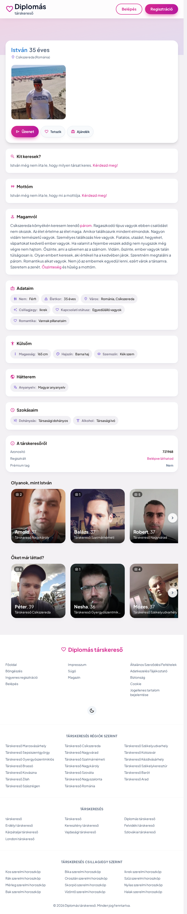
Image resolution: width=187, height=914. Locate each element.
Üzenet (25, 131)
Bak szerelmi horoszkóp (23, 892)
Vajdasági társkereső (80, 832)
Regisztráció (162, 9)
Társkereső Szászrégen (22, 786)
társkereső (13, 819)
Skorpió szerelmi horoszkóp (85, 885)
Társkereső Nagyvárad (81, 752)
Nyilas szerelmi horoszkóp (143, 885)
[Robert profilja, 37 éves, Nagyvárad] (157, 516)
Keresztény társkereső (82, 825)
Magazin (74, 677)
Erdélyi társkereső (19, 825)
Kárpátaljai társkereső (21, 832)
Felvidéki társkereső (139, 825)
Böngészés (13, 671)
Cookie (135, 684)
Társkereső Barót (137, 772)
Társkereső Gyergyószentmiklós (29, 759)
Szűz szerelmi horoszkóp (142, 878)
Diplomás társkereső (139, 819)
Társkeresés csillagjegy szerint (91, 862)
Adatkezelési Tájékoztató (148, 671)
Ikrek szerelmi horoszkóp (142, 872)
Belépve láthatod (160, 458)
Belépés (129, 9)
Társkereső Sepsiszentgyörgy (27, 752)
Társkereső (73, 819)
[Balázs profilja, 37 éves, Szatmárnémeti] (97, 516)
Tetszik (52, 131)
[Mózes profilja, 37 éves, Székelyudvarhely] (157, 591)
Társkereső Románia (80, 786)
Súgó (72, 671)
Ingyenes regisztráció (21, 677)
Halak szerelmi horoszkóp (143, 892)
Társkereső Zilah (17, 779)
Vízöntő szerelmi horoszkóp (85, 892)
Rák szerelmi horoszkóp (23, 878)
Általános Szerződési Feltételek (153, 664)
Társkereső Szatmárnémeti (85, 759)
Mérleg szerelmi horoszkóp (25, 885)
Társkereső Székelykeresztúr (145, 766)
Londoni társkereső (19, 839)
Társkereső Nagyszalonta (83, 779)
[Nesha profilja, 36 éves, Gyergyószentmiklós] (97, 591)
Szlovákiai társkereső (140, 832)
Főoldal (11, 664)
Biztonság (137, 677)
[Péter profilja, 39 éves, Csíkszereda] (38, 591)
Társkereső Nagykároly (82, 766)
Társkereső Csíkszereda (83, 746)
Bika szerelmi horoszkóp (83, 872)
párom (86, 225)
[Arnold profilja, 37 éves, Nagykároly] (38, 516)
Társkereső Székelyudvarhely (146, 746)
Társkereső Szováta (79, 772)
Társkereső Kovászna (21, 772)
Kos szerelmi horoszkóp (23, 872)
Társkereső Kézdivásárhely (144, 759)
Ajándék (80, 131)
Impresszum (77, 664)
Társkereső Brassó (19, 766)
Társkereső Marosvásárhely (25, 746)
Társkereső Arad (136, 779)
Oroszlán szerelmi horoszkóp (86, 878)
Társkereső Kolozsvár (140, 752)
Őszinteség (52, 267)
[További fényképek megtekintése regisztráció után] (38, 92)
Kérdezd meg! (105, 165)
